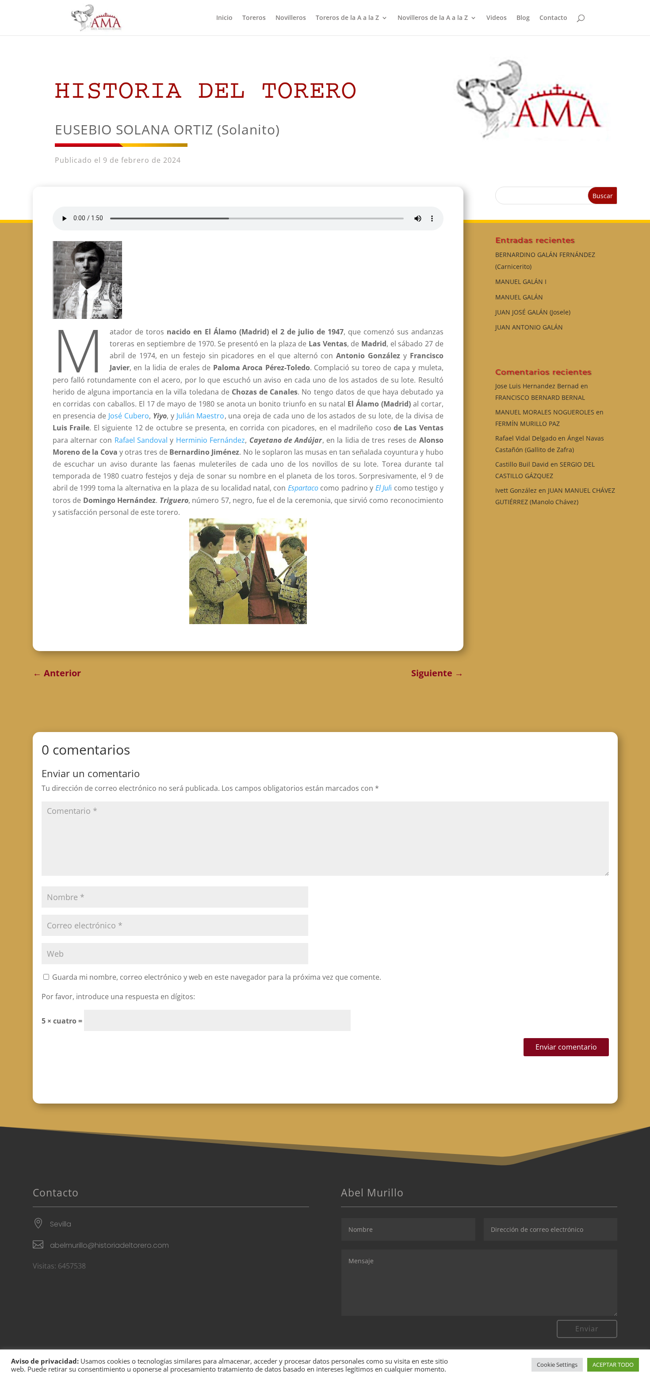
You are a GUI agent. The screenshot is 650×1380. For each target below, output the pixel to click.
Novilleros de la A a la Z (433, 18)
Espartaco (303, 488)
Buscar (603, 196)
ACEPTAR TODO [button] (613, 1364)
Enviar (587, 1329)
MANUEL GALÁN (519, 297)
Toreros (254, 18)
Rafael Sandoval (141, 440)
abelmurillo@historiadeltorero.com (109, 1245)
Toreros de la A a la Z (347, 18)
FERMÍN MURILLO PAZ (527, 423)
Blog (523, 18)
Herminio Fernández (210, 440)
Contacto (553, 18)
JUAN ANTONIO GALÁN (529, 327)
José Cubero (127, 416)
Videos (496, 18)
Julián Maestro (200, 416)
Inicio (224, 18)
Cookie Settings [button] (557, 1364)
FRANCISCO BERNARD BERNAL (540, 397)
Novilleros (290, 18)
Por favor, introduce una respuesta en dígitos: (118, 996)
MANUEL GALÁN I (521, 281)
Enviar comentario (566, 1047)
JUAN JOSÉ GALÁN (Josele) (532, 312)
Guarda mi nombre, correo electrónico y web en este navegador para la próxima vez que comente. (216, 977)
